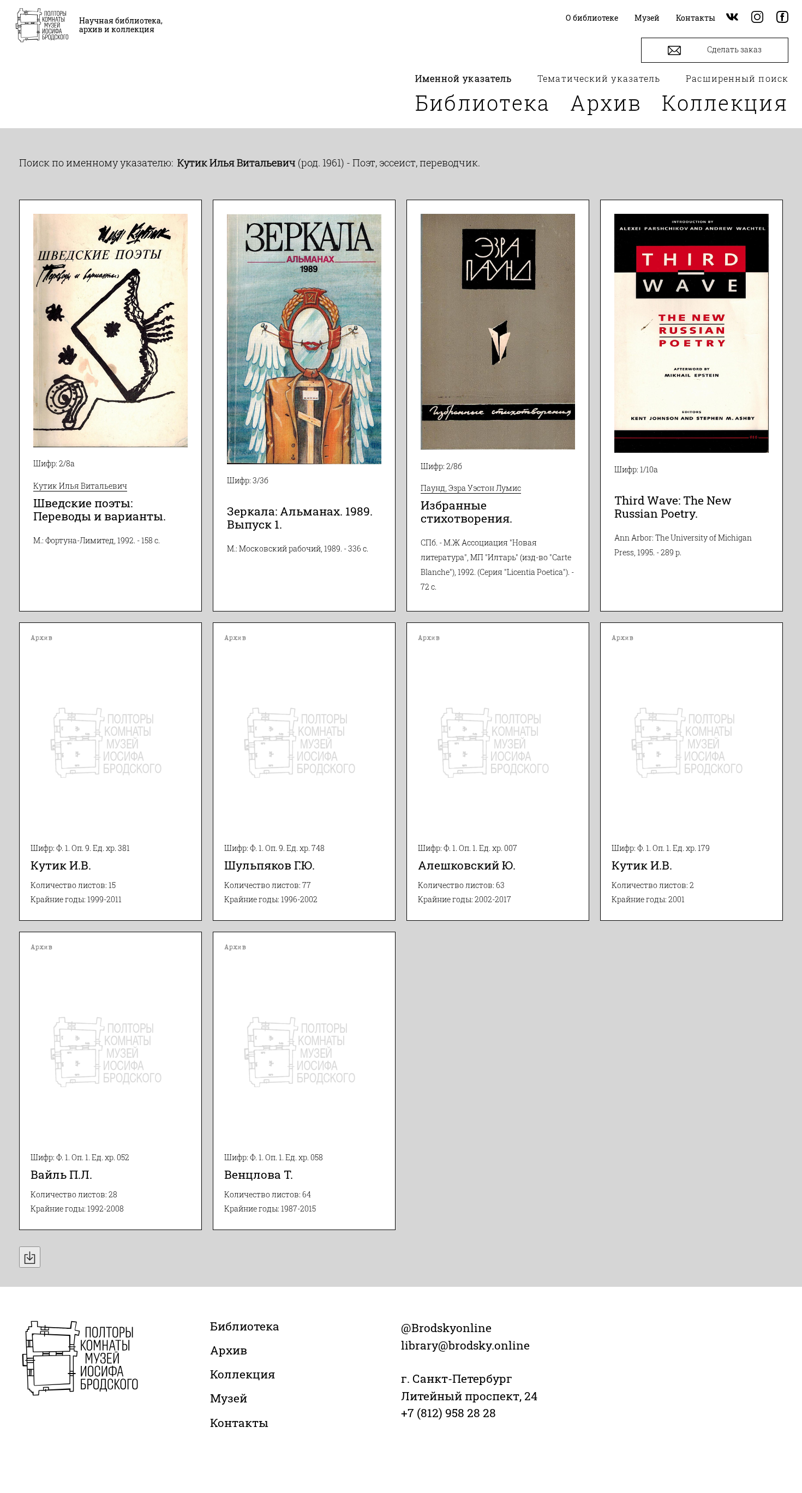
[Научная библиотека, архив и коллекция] (42, 26)
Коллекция (725, 102)
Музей (228, 1398)
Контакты (239, 1422)
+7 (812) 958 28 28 (448, 1412)
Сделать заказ (733, 49)
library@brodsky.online (465, 1345)
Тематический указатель (598, 78)
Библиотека (482, 102)
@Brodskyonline (446, 1327)
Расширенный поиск (737, 78)
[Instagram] (757, 18)
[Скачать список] (29, 1257)
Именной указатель (463, 78)
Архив (606, 102)
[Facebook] (782, 18)
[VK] (732, 18)
